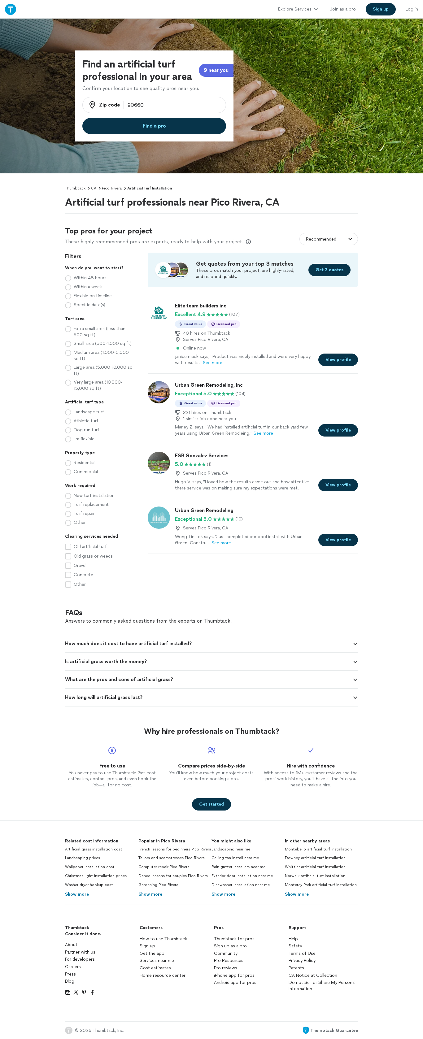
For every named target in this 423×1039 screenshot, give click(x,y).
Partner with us (80, 952)
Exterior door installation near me (242, 876)
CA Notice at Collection (313, 975)
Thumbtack (75, 188)
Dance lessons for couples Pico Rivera (173, 876)
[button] (211, 643)
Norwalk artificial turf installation (315, 876)
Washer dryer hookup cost (89, 885)
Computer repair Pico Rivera (164, 867)
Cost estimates (155, 968)
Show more (77, 894)
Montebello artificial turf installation (318, 849)
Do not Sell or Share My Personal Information (322, 985)
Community (226, 953)
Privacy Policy (302, 960)
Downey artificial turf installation (315, 858)
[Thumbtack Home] (10, 9)
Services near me (157, 960)
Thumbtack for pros (234, 938)
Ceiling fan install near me (235, 858)
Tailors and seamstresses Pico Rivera (171, 858)
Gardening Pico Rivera (158, 885)
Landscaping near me (231, 849)
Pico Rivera (112, 188)
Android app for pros (235, 982)
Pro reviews (225, 968)
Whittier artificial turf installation (315, 867)
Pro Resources (228, 960)
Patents (296, 968)
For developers (80, 959)
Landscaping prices (82, 858)
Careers (73, 966)
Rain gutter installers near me (238, 867)
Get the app (152, 953)
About (71, 944)
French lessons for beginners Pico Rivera (174, 849)
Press (70, 974)
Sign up (147, 946)
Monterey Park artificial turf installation (321, 885)
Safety (295, 946)
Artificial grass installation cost (93, 849)
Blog (69, 981)
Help (293, 938)
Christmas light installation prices (96, 876)
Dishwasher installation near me (241, 885)
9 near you (216, 70)
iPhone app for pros (234, 975)
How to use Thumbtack (163, 938)
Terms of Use (302, 953)
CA (93, 188)
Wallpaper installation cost (90, 867)
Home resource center (162, 975)
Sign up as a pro (230, 946)
